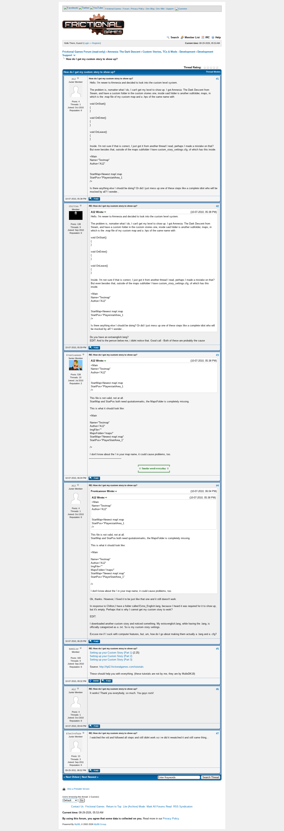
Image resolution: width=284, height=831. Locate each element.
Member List (192, 37)
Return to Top (113, 806)
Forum (126, 9)
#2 (217, 206)
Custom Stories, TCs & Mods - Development (169, 51)
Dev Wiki (160, 9)
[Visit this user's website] (94, 682)
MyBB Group (100, 824)
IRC (207, 37)
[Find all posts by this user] (94, 200)
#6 (217, 689)
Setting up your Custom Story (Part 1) (111, 652)
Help (218, 37)
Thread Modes (213, 72)
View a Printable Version (78, 789)
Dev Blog (150, 9)
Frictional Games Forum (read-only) (83, 51)
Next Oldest (72, 777)
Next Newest (89, 777)
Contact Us (77, 806)
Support (169, 9)
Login (86, 43)
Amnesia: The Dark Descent (123, 51)
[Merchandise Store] (181, 9)
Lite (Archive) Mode (134, 806)
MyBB (77, 824)
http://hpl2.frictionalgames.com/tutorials (121, 666)
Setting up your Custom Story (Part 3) (111, 659)
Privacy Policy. (171, 818)
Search (175, 37)
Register (96, 43)
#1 (217, 78)
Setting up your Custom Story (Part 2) (111, 656)
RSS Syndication (182, 806)
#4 (217, 485)
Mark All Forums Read (159, 806)
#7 (217, 733)
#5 (217, 648)
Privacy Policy (137, 9)
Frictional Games (113, 9)
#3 (217, 355)
